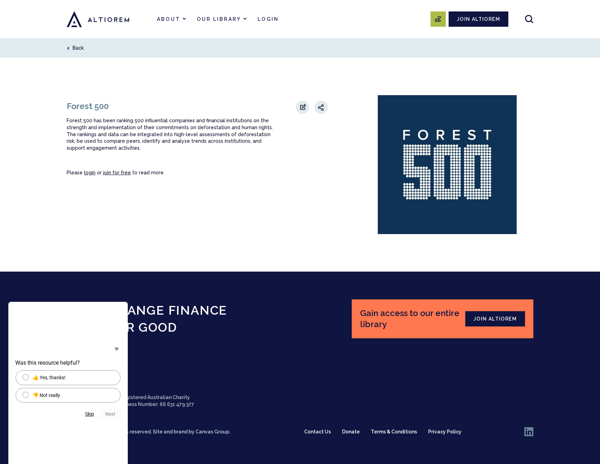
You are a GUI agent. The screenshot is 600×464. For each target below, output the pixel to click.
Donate (351, 431)
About (168, 19)
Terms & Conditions (394, 431)
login (89, 172)
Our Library (219, 19)
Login (268, 19)
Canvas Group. (212, 431)
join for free (117, 172)
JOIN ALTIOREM (478, 19)
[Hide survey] (116, 349)
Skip (89, 414)
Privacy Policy (444, 431)
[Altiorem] (98, 19)
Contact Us (317, 431)
